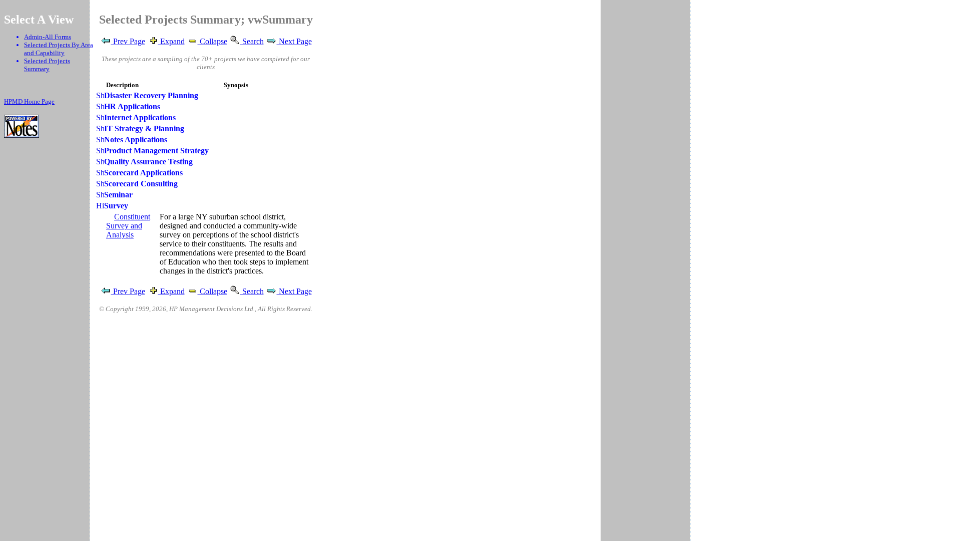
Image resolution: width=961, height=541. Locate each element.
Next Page (294, 41)
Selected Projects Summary (47, 65)
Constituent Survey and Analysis (128, 225)
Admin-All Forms (47, 37)
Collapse (212, 41)
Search (252, 41)
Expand (171, 41)
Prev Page (128, 41)
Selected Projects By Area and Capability (58, 49)
